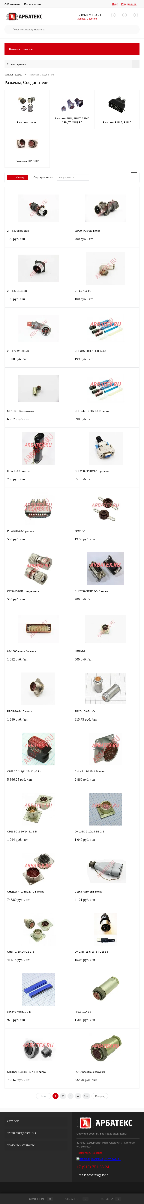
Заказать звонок (87, 18)
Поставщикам (32, 4)
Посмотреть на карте (89, 1152)
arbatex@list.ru (98, 1175)
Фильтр (20, 177)
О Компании (12, 4)
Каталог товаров (21, 49)
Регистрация (128, 3)
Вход (115, 3)
